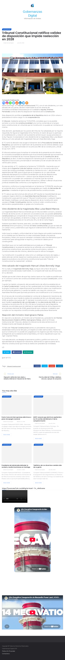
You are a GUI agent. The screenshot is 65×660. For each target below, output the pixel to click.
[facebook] (10, 406)
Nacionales (6, 29)
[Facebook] (3, 102)
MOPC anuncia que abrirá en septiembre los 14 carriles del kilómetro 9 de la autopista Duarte (47, 419)
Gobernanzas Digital (8, 42)
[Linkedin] (20, 102)
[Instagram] (7, 102)
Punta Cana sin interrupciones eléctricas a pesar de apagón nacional (16, 418)
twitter (45, 366)
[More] (26, 102)
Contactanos (6, 653)
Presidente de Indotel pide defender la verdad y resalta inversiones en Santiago (16, 466)
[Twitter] (13, 102)
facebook (37, 366)
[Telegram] (23, 102)
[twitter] (15, 406)
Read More (6, 434)
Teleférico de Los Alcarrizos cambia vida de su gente (47, 466)
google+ (52, 366)
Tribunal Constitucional (14, 366)
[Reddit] (16, 102)
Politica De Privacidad (8, 651)
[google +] (20, 406)
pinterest (60, 366)
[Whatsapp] (10, 102)
